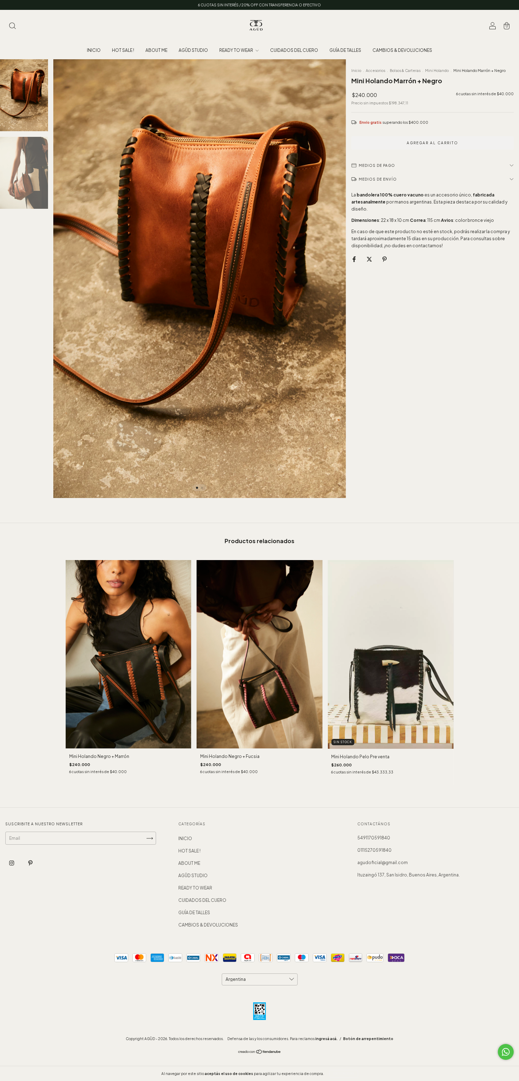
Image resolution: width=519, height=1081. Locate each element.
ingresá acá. (326, 1039)
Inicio (356, 70)
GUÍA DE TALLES (345, 50)
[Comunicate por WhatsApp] (506, 1052)
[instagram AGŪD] (12, 863)
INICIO (94, 50)
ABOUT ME (156, 50)
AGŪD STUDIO (193, 50)
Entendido (343, 1073)
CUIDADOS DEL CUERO (294, 50)
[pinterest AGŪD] (30, 863)
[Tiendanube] (260, 1052)
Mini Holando (437, 70)
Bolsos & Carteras (405, 70)
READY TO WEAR (236, 50)
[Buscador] (12, 26)
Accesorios (375, 70)
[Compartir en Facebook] (354, 259)
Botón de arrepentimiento (368, 1039)
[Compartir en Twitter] (369, 259)
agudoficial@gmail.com (382, 862)
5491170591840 (373, 837)
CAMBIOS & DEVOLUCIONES (402, 50)
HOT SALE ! (123, 50)
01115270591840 (374, 850)
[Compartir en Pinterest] (384, 259)
